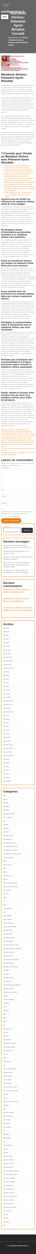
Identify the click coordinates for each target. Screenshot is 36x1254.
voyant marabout (8, 1203)
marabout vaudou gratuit (10, 967)
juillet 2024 (6, 719)
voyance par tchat (8, 1192)
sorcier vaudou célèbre (10, 1087)
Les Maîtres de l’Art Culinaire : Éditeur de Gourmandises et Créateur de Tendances (15, 571)
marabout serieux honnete (11, 959)
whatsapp (6, 1222)
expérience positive (24, 434)
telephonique (7, 1138)
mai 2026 (6, 639)
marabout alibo (7, 930)
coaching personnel (9, 843)
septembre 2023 (8, 755)
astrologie (6, 806)
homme (5, 894)
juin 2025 (6, 679)
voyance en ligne (8, 1163)
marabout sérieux (12, 436)
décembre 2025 (8, 657)
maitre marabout (8, 923)
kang (4, 905)
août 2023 (6, 759)
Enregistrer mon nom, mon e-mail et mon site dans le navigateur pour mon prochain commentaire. (17, 513)
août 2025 (6, 672)
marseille (6, 970)
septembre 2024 (8, 712)
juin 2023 (6, 766)
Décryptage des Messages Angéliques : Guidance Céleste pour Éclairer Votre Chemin (17, 546)
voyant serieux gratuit (9, 1207)
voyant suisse (7, 1211)
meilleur (5, 996)
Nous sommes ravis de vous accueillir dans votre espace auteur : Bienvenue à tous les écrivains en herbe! (16, 565)
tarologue (6, 1105)
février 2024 (6, 737)
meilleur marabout (8, 999)
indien (5, 897)
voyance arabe (7, 1156)
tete (4, 1141)
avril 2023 (6, 774)
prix (4, 1025)
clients (26, 429)
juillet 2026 (6, 631)
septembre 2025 (8, 668)
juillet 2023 (6, 763)
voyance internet (8, 1185)
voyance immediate (9, 1178)
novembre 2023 (8, 748)
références (30, 440)
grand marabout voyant (10, 883)
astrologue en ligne (8, 813)
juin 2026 (6, 635)
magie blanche (7, 908)
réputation (4, 442)
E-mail (3, 496)
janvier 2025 (7, 697)
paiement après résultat (24, 438)
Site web (3, 503)
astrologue (6, 810)
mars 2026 (6, 646)
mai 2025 (6, 682)
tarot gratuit (6, 1123)
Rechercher (6, 526)
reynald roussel (7, 1050)
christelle (6, 832)
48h (4, 795)
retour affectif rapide (9, 1047)
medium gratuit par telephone (12, 985)
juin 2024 (6, 723)
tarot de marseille (8, 1112)
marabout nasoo (8, 956)
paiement (6, 1010)
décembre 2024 (8, 701)
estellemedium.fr (13, 11)
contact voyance (8, 857)
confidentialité (5, 434)
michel (5, 1007)
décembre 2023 (8, 744)
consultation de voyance (10, 850)
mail (4, 912)
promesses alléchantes (8, 440)
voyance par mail (8, 1189)
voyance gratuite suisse (10, 1174)
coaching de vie (8, 839)
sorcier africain (7, 1076)
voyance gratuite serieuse (11, 1171)
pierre (5, 1021)
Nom (3, 489)
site (4, 1065)
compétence (28, 432)
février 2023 (6, 781)
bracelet (5, 824)
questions (6, 1036)
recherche (23, 440)
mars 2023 (6, 777)
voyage (5, 1149)
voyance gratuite (8, 1167)
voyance (5, 1152)
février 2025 (6, 693)
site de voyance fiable (9, 1069)
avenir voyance (7, 817)
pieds (4, 1018)
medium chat (7, 981)
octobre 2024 (7, 708)
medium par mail (8, 988)
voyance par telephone (10, 1196)
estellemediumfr (8, 589)
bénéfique (21, 429)
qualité (18, 440)
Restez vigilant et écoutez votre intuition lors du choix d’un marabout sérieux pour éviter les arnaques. (18, 195)
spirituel (5, 1094)
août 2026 (6, 628)
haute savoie (7, 890)
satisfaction (21, 442)
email (4, 872)
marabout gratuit (8, 941)
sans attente (7, 1061)
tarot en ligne (7, 1120)
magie (32, 434)
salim (4, 1058)
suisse (5, 1098)
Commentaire (5, 468)
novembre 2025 (8, 661)
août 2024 (6, 715)
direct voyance (7, 864)
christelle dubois (8, 835)
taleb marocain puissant (10, 1101)
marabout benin (8, 934)
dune (4, 868)
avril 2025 (6, 686)
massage (6, 974)
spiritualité (25, 444)
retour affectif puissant (10, 1043)
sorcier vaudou (7, 1083)
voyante (5, 1214)
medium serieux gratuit (10, 992)
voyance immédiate (9, 1181)
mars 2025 (6, 690)
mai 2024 (6, 726)
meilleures (6, 1003)
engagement (13, 434)
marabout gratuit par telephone (12, 948)
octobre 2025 (7, 664)
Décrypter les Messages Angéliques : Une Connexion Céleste (16, 552)
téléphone (6, 1134)
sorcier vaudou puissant (10, 1090)
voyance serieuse (8, 1200)
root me (5, 1054)
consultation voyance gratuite (12, 854)
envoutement (7, 875)
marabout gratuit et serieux (11, 945)
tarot (4, 1109)
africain (25, 37)
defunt (5, 861)
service (19, 444)
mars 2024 (6, 734)
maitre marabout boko (9, 926)
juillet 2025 (6, 675)
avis (16, 429)
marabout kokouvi (8, 952)
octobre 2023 (7, 752)
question (5, 1032)
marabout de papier (9, 937)
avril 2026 (6, 642)
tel (4, 1130)
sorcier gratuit (7, 1079)
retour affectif (7, 1039)
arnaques (11, 429)
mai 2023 (6, 770)
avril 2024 (6, 730)
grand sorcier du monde (10, 886)
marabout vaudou (8, 963)
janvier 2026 (7, 653)
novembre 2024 (8, 704)
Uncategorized (7, 1145)
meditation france (8, 977)
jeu (4, 901)
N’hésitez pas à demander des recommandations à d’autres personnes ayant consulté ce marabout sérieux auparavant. (19, 188)
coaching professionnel (10, 846)
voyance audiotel (8, 1160)
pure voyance (7, 1028)
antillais (5, 803)
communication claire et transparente (12, 432)
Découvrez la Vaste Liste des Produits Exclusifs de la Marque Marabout (17, 558)
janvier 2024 (7, 741)
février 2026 (6, 650)
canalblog (6, 828)
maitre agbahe (7, 915)
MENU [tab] (5, 17)
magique (3, 436)
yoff (4, 1225)
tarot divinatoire (7, 1116)
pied (4, 1014)
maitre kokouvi (7, 919)
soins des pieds (8, 1072)
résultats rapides (13, 442)
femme (5, 879)
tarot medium (7, 1127)
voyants (5, 1218)
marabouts (13, 438)
